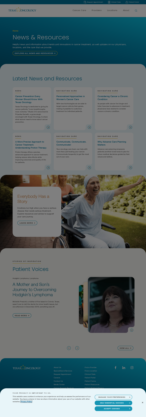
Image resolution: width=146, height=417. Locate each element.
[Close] (142, 402)
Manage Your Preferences (111, 397)
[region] (73, 402)
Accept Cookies (112, 409)
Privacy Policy (26, 401)
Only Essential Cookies (112, 403)
